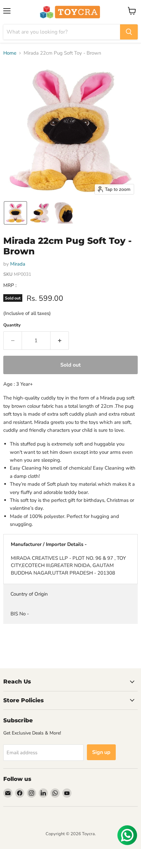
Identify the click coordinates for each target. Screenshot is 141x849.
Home (9, 53)
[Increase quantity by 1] (59, 340)
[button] (15, 213)
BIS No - (19, 613)
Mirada (17, 264)
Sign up (101, 752)
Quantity (12, 325)
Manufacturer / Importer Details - (49, 544)
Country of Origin (29, 594)
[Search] (129, 31)
